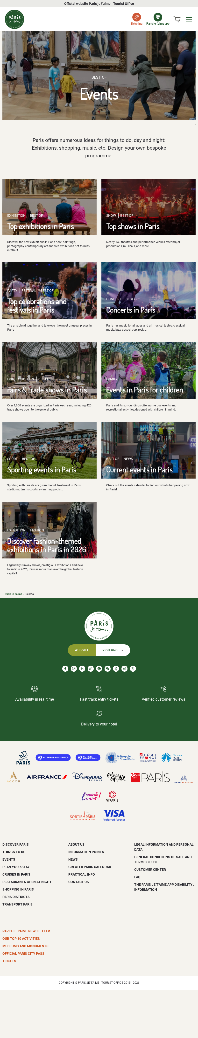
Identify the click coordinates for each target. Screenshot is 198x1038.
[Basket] (177, 19)
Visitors (110, 650)
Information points (86, 852)
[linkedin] (82, 669)
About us (76, 844)
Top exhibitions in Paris (40, 226)
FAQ (137, 877)
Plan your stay (16, 867)
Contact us (78, 882)
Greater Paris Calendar (89, 867)
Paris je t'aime (13, 594)
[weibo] (124, 669)
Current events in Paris (139, 469)
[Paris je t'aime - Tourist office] (14, 19)
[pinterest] (99, 669)
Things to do (14, 852)
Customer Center (150, 869)
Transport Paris (17, 904)
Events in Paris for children (144, 389)
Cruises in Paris (16, 874)
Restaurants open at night (27, 882)
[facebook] (65, 669)
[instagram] (74, 669)
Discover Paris (15, 844)
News (73, 859)
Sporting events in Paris (41, 469)
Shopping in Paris (18, 889)
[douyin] (116, 669)
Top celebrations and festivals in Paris (37, 305)
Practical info (81, 874)
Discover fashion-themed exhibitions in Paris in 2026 (46, 545)
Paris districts (16, 897)
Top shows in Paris (133, 226)
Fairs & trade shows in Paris (47, 389)
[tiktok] (91, 669)
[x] (133, 669)
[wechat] (108, 669)
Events (8, 859)
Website (82, 650)
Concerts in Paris (130, 309)
